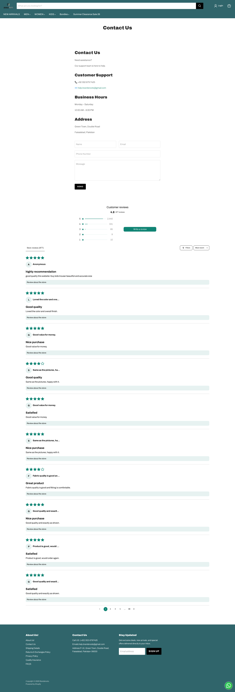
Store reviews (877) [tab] (35, 248)
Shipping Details (33, 648)
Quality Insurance (33, 660)
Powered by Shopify (33, 684)
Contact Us (30, 644)
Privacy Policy (32, 656)
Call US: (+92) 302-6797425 (85, 640)
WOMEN (39, 14)
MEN (26, 14)
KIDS (52, 14)
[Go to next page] (134, 609)
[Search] (199, 6)
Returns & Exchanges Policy (38, 652)
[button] (219, 5)
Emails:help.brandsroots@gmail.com (88, 644)
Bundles (64, 14)
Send (80, 187)
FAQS (28, 664)
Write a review (140, 229)
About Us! (30, 640)
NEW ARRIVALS (11, 14)
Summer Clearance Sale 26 (86, 14)
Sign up (154, 651)
